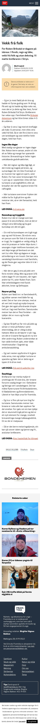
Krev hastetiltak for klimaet (25, 438)
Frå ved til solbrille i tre (23, 367)
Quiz (24, 665)
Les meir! (22, 721)
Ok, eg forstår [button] (32, 721)
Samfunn (8, 658)
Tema (24, 674)
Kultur (25, 658)
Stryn (32, 449)
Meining (7, 668)
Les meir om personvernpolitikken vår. (18, 647)
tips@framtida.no (11, 687)
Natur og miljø (28, 661)
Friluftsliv (24, 449)
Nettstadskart (28, 671)
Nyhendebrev (10, 674)
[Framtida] (5, 3)
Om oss (25, 668)
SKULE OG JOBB (12, 449)
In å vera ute (18, 209)
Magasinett (9, 665)
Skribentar (8, 671)
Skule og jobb (10, 661)
